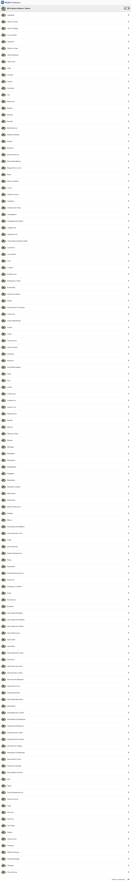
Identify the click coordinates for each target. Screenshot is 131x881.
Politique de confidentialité (118, 879)
